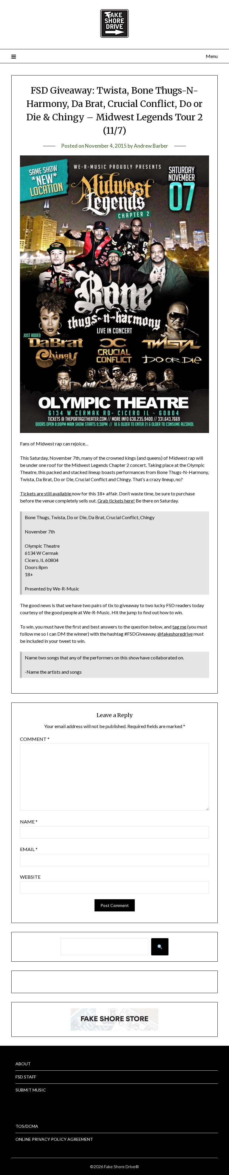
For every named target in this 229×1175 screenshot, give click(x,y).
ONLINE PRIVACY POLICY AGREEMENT (54, 1139)
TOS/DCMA (27, 1126)
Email (29, 849)
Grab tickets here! (116, 500)
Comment (34, 739)
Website (30, 877)
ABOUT (23, 1063)
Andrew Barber (151, 146)
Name (29, 821)
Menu (211, 56)
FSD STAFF (26, 1076)
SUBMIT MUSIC (31, 1089)
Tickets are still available (46, 493)
